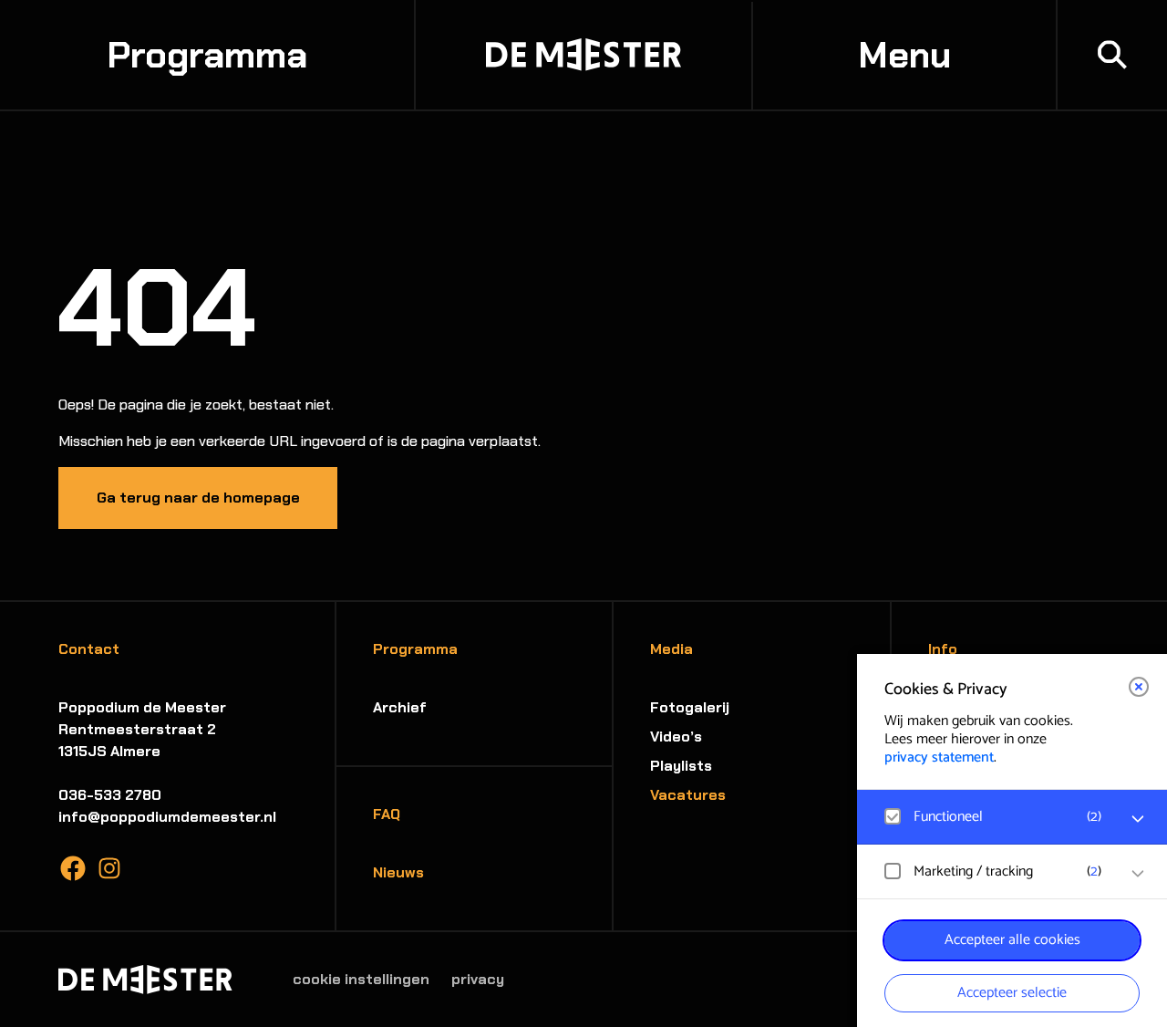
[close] (1139, 687)
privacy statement (939, 757)
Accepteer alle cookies (1012, 940)
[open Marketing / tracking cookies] (1138, 874)
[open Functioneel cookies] (1138, 819)
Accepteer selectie (1012, 992)
